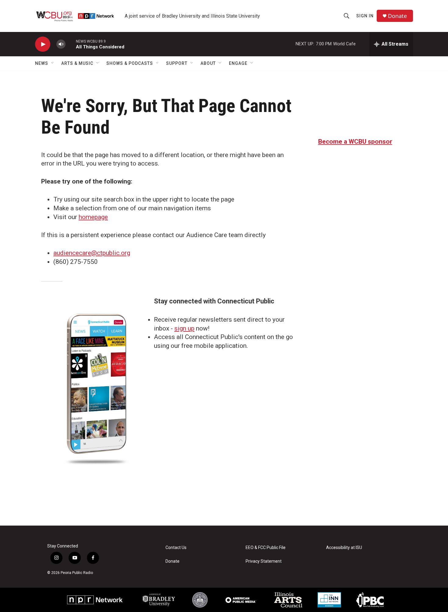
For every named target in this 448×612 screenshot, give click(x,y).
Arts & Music (77, 63)
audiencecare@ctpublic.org (91, 253)
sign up (184, 328)
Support (176, 63)
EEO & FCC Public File (266, 547)
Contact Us (176, 547)
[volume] (61, 44)
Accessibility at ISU (344, 547)
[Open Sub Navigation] (52, 63)
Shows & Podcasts (129, 63)
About (208, 63)
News (41, 63)
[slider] (71, 44)
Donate (397, 16)
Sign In (365, 15)
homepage (93, 217)
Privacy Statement (264, 561)
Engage (238, 63)
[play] (43, 44)
